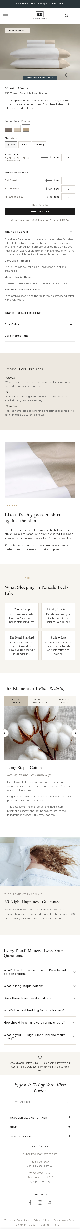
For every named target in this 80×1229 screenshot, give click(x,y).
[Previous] (5, 733)
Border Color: (18, 121)
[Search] (66, 16)
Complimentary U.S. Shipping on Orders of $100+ (40, 4)
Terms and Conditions (16, 1220)
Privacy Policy (41, 1220)
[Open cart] (74, 16)
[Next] (75, 733)
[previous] (66, 75)
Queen (11, 144)
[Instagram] (40, 1202)
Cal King (39, 144)
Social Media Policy (65, 1220)
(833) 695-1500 (40, 1161)
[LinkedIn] (50, 1202)
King (25, 144)
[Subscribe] (66, 1101)
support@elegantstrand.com (40, 1154)
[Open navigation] (5, 16)
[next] (75, 75)
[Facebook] (30, 1202)
